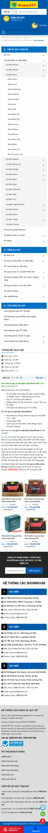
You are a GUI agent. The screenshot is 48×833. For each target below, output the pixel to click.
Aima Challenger (14, 89)
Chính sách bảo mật (9, 761)
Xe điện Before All (13, 164)
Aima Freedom (14, 99)
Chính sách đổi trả (8, 779)
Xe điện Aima (26, 40)
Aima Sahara (13, 129)
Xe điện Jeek (11, 194)
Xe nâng (7, 241)
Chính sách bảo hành (9, 770)
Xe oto (7, 55)
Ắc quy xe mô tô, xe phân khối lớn (19, 272)
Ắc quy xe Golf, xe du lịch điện (17, 285)
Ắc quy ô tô (9, 255)
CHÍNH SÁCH (6, 757)
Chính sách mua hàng (10, 766)
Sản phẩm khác (11, 296)
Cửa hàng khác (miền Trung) (17, 336)
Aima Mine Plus (14, 119)
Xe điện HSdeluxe (13, 189)
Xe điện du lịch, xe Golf (14, 235)
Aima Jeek (12, 109)
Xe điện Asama (12, 159)
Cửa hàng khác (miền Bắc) (16, 325)
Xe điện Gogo (11, 184)
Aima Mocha (13, 134)
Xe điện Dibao (11, 174)
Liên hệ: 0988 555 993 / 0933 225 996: (18, 738)
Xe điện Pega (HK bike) (15, 204)
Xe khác (27, 37)
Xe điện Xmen (11, 214)
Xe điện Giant (11, 179)
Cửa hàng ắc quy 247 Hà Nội (17, 311)
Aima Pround (13, 124)
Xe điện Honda (12, 70)
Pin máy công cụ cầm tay (15, 266)
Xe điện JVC (11, 199)
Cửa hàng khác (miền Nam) (16, 341)
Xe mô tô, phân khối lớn (14, 230)
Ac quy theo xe (16, 37)
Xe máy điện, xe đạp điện (10, 40)
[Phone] (43, 814)
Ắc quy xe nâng (11, 291)
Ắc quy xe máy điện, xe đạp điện (18, 261)
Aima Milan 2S (13, 114)
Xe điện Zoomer (12, 224)
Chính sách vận (7, 775)
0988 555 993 (21, 618)
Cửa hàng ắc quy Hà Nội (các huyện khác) (20, 318)
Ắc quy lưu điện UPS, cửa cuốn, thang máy (21, 278)
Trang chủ (5, 37)
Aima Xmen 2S (14, 149)
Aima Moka (12, 144)
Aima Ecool (12, 84)
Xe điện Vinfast (12, 65)
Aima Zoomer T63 (15, 154)
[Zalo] (42, 807)
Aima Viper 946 (14, 139)
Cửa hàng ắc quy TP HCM (15, 330)
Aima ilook (12, 104)
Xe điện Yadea (12, 219)
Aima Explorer (13, 94)
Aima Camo (12, 79)
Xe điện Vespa (12, 209)
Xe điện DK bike (12, 169)
